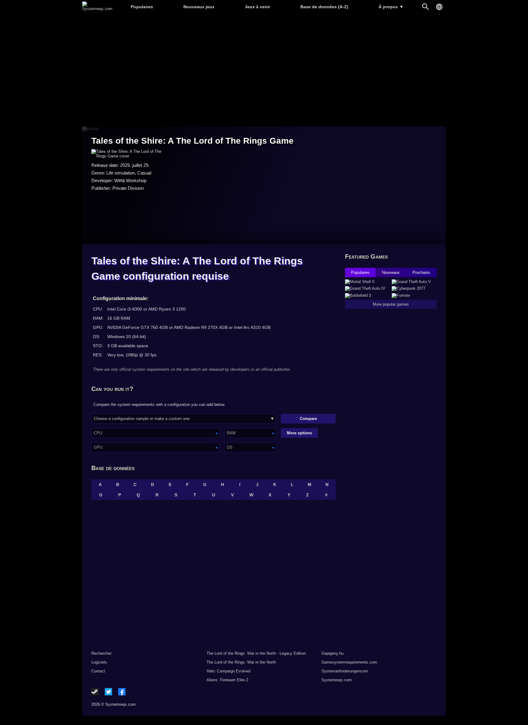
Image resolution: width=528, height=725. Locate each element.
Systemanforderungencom (344, 671)
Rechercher (101, 653)
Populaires (142, 6)
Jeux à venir (257, 6)
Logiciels (99, 662)
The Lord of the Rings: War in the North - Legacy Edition (256, 653)
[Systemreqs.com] (97, 8)
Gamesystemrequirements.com (349, 662)
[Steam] (95, 691)
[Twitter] (108, 691)
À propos (391, 6)
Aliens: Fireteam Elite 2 (227, 680)
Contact (98, 671)
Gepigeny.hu (332, 653)
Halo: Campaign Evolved (228, 671)
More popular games (391, 304)
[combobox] (155, 433)
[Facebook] (122, 691)
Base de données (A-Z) (324, 6)
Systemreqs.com (336, 680)
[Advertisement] (264, 70)
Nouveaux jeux (199, 6)
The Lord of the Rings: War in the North (241, 662)
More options (299, 433)
